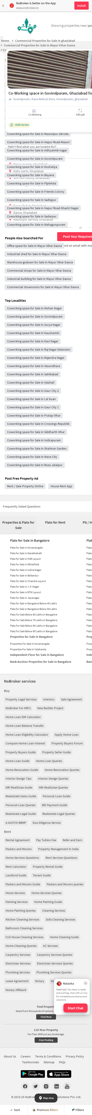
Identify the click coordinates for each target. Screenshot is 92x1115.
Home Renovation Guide (22, 770)
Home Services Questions (22, 858)
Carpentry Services (18, 955)
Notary (39, 981)
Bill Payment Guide (54, 805)
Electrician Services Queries (55, 963)
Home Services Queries (46, 893)
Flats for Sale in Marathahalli (26, 553)
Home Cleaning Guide (64, 937)
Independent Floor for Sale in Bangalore (37, 655)
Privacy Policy (75, 1056)
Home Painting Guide (48, 902)
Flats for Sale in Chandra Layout (28, 581)
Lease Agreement (17, 981)
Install (81, 6)
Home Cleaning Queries (21, 946)
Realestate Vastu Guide (21, 796)
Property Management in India (58, 849)
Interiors (48, 699)
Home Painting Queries (21, 911)
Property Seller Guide (56, 752)
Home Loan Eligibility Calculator (27, 735)
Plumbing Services (18, 972)
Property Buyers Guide (21, 752)
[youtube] (67, 1086)
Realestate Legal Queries (58, 814)
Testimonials (30, 1062)
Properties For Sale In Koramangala (30, 643)
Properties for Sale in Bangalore (31, 637)
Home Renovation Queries (62, 770)
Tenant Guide (42, 875)
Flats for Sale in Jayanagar (24, 597)
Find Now (46, 1016)
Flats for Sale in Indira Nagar (25, 570)
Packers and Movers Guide (23, 884)
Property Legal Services (21, 699)
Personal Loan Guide (56, 796)
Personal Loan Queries (21, 805)
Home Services (15, 893)
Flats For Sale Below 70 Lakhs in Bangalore (33, 620)
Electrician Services (18, 963)
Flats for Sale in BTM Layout (25, 592)
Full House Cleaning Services (25, 937)
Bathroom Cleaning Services (24, 928)
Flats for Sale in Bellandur (24, 575)
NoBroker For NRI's (18, 708)
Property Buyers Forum (67, 743)
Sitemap (49, 1062)
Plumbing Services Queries (53, 972)
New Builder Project (50, 708)
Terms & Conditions (48, 1056)
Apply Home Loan (67, 735)
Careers (26, 1056)
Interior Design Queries (53, 778)
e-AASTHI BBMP (16, 823)
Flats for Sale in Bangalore (30, 540)
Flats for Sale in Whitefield (24, 564)
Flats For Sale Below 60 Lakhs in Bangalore (33, 614)
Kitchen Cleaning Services (22, 919)
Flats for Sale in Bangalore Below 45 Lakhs (33, 603)
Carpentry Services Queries (54, 955)
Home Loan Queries (49, 761)
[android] (33, 1074)
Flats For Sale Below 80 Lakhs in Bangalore (33, 625)
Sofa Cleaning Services (60, 919)
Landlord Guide (16, 875)
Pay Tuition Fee (46, 840)
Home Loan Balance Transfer (25, 726)
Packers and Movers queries (65, 884)
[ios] (59, 1074)
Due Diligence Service (47, 823)
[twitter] (35, 1086)
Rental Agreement (18, 840)
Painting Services (17, 902)
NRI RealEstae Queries (53, 787)
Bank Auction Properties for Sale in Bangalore (40, 662)
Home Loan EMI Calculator (23, 717)
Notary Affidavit (16, 990)
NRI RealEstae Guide (19, 787)
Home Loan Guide (17, 761)
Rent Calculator (16, 867)
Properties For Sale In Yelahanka (28, 649)
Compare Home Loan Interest (25, 743)
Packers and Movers (19, 849)
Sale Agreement (71, 699)
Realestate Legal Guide (21, 814)
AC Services (50, 946)
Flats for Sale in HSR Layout (25, 558)
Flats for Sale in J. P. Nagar (24, 586)
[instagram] (46, 1086)
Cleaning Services (53, 911)
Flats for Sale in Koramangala (26, 547)
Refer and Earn (72, 840)
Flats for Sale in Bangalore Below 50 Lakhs (33, 609)
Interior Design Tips (18, 778)
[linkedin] (56, 1086)
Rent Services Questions (61, 858)
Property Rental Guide (48, 867)
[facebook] (25, 1086)
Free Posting (46, 1040)
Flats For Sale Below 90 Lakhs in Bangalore (33, 631)
